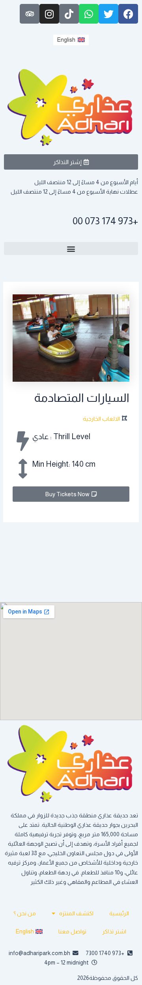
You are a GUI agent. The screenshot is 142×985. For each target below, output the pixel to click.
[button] (71, 248)
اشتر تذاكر (114, 931)
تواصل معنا (72, 931)
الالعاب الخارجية (101, 419)
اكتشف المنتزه (76, 913)
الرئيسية (119, 913)
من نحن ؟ (24, 913)
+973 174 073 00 (105, 220)
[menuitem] (71, 40)
